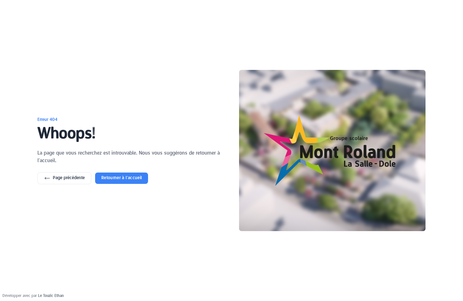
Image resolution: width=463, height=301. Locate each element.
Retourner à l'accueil (121, 178)
